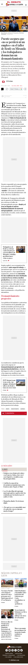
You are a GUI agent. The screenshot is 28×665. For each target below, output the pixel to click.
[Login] (26, 5)
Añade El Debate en (15, 89)
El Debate (9, 81)
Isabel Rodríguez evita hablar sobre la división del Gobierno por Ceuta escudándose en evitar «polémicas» (20, 597)
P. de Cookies (8, 657)
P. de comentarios (18, 657)
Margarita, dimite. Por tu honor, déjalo (13, 502)
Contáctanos (18, 653)
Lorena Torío (5, 260)
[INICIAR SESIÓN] (26, 5)
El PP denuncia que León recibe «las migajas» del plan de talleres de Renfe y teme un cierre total (9, 384)
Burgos (23, 409)
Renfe (7, 409)
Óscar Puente (15, 409)
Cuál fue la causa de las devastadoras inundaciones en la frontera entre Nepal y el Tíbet (14, 485)
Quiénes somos (9, 653)
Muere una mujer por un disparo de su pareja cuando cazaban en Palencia (20, 632)
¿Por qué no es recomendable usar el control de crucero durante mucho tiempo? (14, 509)
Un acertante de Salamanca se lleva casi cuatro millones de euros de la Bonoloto (21, 613)
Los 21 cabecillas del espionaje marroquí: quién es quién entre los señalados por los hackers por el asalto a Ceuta (14, 494)
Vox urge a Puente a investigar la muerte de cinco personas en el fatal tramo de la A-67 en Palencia (7, 595)
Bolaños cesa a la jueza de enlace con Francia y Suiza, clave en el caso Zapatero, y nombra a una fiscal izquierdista (13, 476)
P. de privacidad (21, 655)
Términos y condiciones (8, 655)
